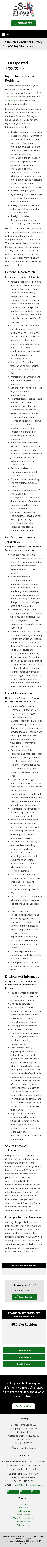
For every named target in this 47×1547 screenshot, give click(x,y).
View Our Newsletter (23, 1518)
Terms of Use (23, 1521)
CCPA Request (12, 100)
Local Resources (23, 1511)
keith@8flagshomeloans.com (28, 1484)
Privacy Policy (23, 1525)
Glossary (23, 1507)
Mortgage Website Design (15, 1541)
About (23, 1504)
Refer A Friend (23, 1514)
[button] (23, 23)
